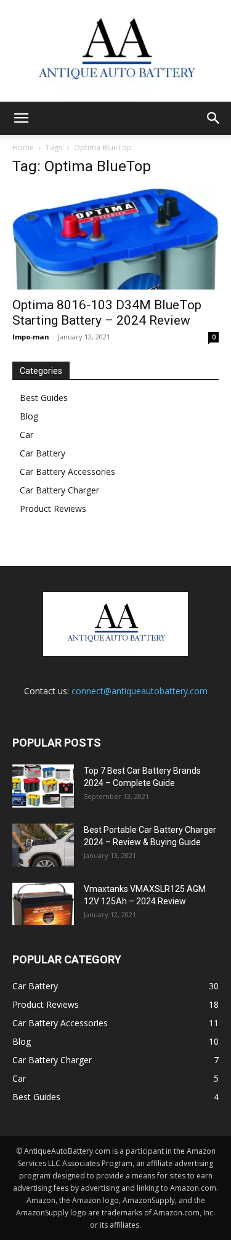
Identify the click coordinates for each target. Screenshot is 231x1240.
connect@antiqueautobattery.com (139, 691)
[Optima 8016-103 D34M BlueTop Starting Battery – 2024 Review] (115, 239)
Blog (29, 416)
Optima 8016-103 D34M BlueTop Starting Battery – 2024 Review (106, 313)
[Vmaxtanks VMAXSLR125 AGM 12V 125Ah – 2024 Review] (43, 904)
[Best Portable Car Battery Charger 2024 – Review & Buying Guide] (43, 845)
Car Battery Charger (59, 490)
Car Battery (42, 453)
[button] (21, 118)
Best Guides (44, 397)
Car (26, 434)
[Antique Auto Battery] (115, 51)
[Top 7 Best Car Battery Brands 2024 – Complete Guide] (43, 786)
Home (23, 147)
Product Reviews (53, 508)
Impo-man (30, 336)
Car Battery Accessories (67, 471)
